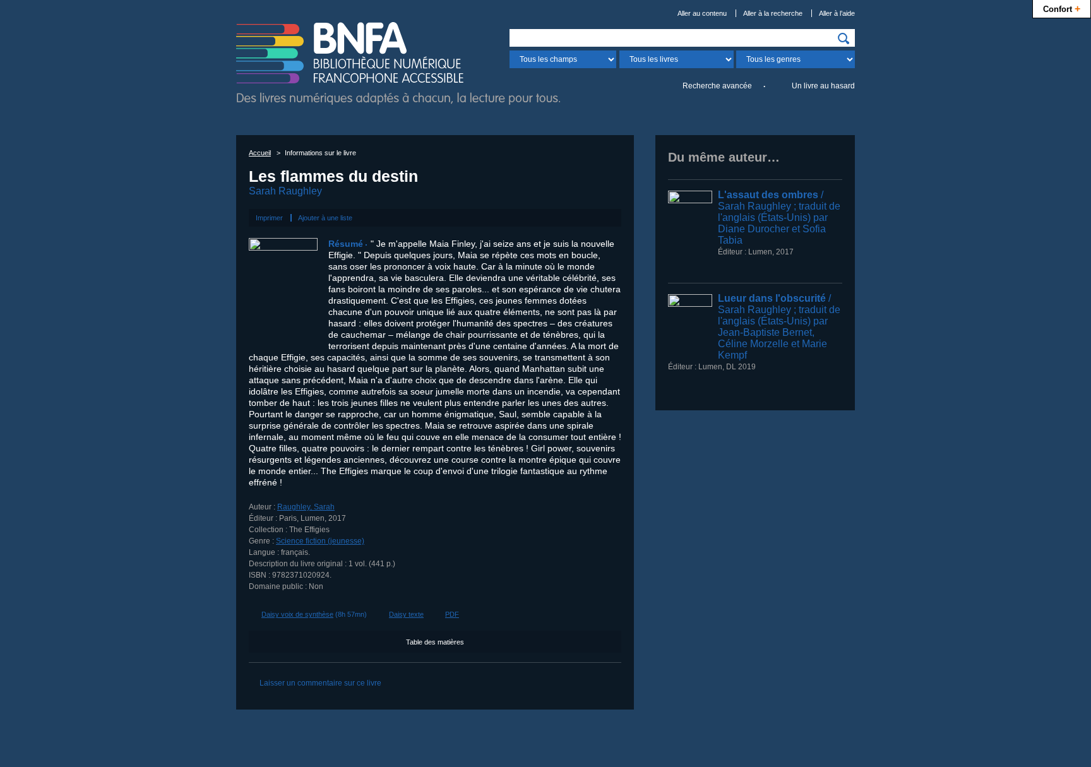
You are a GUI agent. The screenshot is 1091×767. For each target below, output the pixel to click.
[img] (843, 38)
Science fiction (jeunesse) (320, 541)
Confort (1061, 8)
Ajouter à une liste (325, 218)
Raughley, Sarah (306, 506)
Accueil (260, 153)
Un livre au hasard (823, 85)
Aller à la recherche (772, 13)
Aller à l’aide (837, 13)
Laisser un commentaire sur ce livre (320, 683)
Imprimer (269, 218)
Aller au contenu (702, 13)
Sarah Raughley (285, 191)
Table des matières (435, 642)
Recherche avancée (717, 85)
